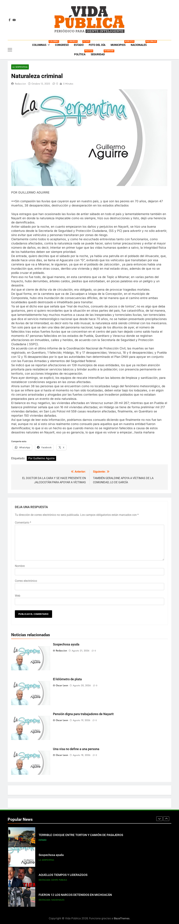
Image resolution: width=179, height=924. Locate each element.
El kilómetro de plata (67, 679)
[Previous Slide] (159, 818)
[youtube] (14, 20)
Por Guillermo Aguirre (41, 458)
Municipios (119, 43)
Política (81, 53)
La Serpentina (20, 66)
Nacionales (140, 43)
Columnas (42, 43)
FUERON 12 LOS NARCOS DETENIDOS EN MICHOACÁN (75, 895)
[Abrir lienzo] (10, 50)
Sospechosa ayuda (66, 644)
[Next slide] (166, 818)
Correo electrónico (26, 580)
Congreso (63, 43)
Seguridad (99, 53)
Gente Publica (59, 879)
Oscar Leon (62, 685)
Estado (80, 43)
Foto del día (97, 45)
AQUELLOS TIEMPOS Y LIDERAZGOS (63, 875)
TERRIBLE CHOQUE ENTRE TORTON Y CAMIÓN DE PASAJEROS (81, 835)
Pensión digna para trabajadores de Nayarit (83, 714)
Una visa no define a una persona (76, 749)
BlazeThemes (122, 918)
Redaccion (20, 83)
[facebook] (10, 20)
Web (17, 595)
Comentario (23, 522)
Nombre (20, 566)
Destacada (44, 879)
